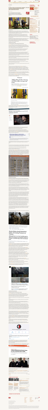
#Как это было (34, 35)
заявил (21, 66)
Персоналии (31, 397)
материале (19, 105)
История (31, 1)
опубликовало (16, 74)
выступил (16, 72)
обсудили (26, 247)
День (36, 18)
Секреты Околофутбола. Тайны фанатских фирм (33, 29)
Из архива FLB (34, 16)
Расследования (20, 1)
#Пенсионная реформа (36, 38)
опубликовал (14, 340)
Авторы (31, 399)
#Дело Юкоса (36, 35)
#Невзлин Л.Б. (32, 38)
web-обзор (25, 402)
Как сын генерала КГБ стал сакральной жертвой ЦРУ (33, 28)
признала (19, 210)
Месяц (37, 18)
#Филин (30, 38)
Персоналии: (14, 2)
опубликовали (12, 263)
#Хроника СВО (27, 386)
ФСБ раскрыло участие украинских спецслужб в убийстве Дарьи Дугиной (34, 25)
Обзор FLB (28, 14)
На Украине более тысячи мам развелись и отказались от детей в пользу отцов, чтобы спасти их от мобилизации (34, 27)
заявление (20, 343)
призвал (12, 261)
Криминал (26, 1)
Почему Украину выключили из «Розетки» (33, 20)
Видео (25, 399)
